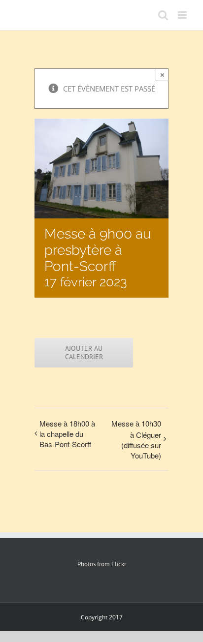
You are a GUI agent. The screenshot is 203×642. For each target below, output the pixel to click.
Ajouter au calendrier (84, 352)
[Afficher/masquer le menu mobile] (183, 15)
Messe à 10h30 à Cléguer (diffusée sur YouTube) (136, 439)
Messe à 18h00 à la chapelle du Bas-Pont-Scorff (67, 433)
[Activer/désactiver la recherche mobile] (163, 15)
